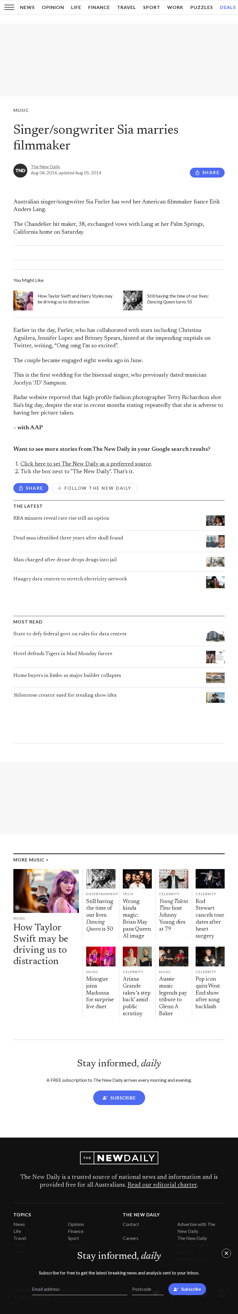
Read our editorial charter (162, 1185)
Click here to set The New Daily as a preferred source (85, 464)
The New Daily (45, 166)
